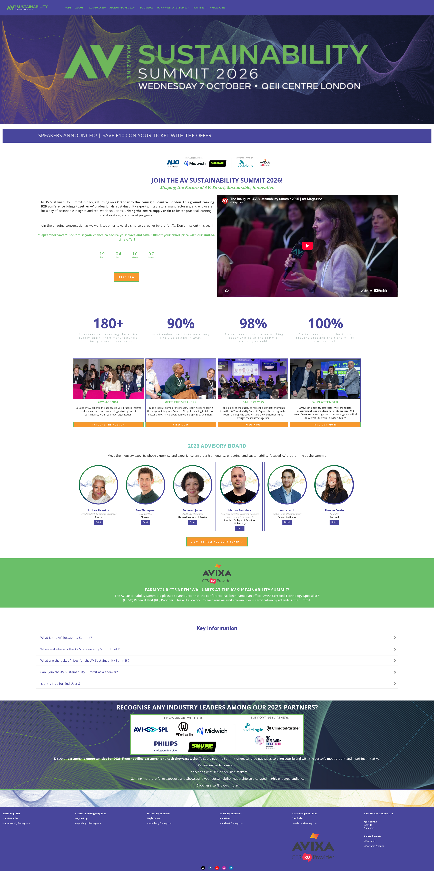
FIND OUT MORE (325, 424)
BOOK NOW (146, 7)
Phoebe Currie (334, 510)
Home (68, 7)
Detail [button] (98, 522)
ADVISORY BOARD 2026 (122, 7)
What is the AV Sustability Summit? (66, 638)
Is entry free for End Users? (60, 683)
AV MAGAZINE (217, 7)
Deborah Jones (192, 510)
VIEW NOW (180, 424)
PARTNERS (199, 7)
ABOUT (79, 7)
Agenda (368, 824)
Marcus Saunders (239, 510)
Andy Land (287, 510)
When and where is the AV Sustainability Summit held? (80, 649)
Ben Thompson (145, 510)
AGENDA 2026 (96, 7)
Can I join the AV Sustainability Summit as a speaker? (79, 672)
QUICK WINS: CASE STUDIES (172, 7)
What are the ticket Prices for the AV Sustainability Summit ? (85, 660)
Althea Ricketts (98, 510)
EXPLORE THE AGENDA (108, 424)
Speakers (369, 827)
